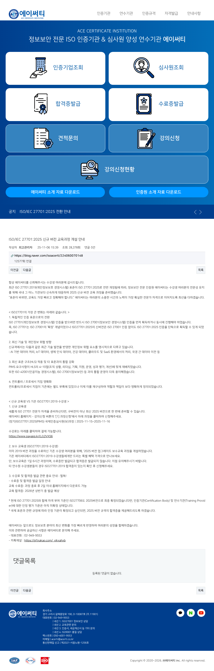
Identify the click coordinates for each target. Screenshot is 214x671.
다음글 (27, 270)
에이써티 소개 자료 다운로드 (55, 192)
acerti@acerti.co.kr (62, 639)
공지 (12, 212)
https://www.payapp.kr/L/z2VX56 (31, 436)
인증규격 (148, 13)
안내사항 (194, 13)
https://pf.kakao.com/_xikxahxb (45, 540)
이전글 (14, 270)
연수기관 (126, 13)
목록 (201, 270)
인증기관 (103, 13)
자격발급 (171, 13)
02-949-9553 (61, 617)
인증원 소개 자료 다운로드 (158, 192)
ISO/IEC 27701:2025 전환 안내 (45, 212)
